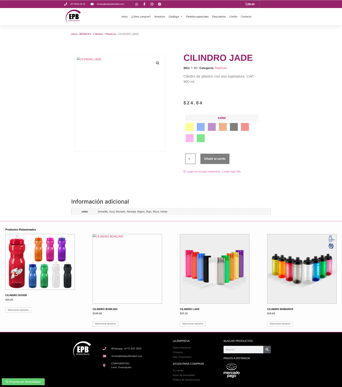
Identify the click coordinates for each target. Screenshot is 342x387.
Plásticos (110, 33)
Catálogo (174, 16)
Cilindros (98, 33)
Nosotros (159, 16)
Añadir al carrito (215, 158)
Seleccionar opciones (18, 310)
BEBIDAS (85, 33)
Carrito (233, 16)
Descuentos (219, 16)
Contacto (246, 16)
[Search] (267, 349)
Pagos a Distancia (237, 358)
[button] (157, 63)
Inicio (124, 16)
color (222, 117)
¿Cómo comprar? (141, 16)
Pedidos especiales (197, 16)
